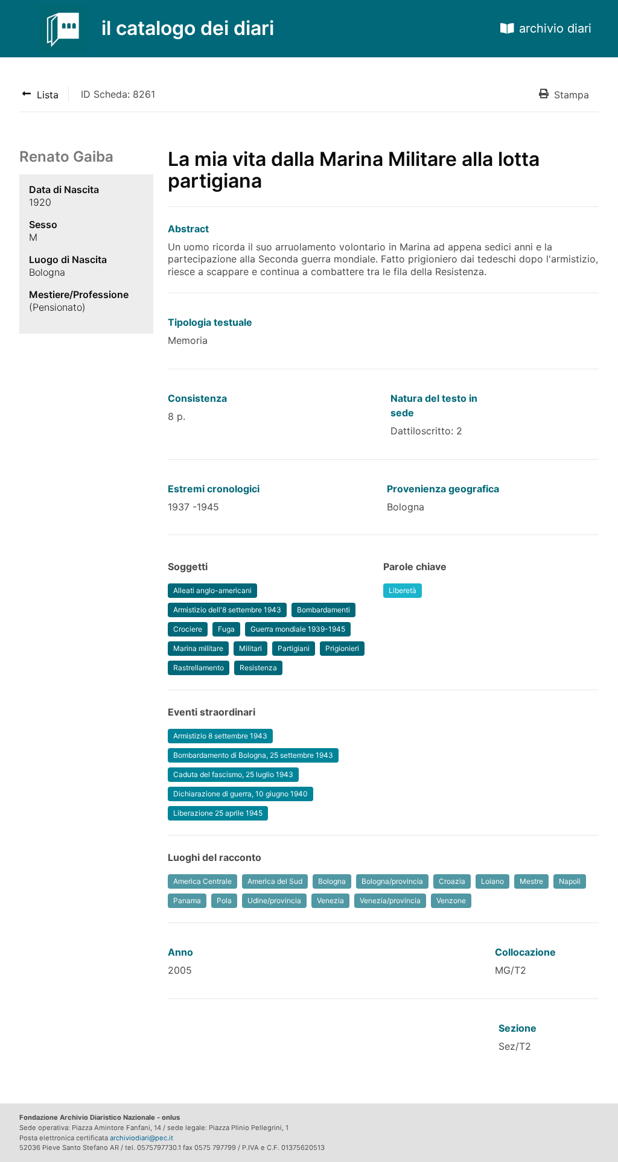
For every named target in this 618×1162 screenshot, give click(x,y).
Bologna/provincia (392, 881)
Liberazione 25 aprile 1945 (218, 813)
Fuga (226, 628)
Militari (250, 648)
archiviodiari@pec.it (141, 1138)
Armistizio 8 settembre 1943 (220, 735)
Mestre (531, 881)
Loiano (492, 881)
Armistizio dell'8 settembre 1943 (227, 609)
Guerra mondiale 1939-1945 (297, 628)
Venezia (330, 900)
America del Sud (274, 881)
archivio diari (555, 28)
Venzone (451, 900)
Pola (224, 900)
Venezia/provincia (390, 900)
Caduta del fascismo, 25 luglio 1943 (233, 774)
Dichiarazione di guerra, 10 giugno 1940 (240, 793)
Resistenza (258, 667)
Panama (187, 900)
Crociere (187, 628)
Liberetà (402, 590)
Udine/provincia (274, 900)
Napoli (570, 881)
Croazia (452, 881)
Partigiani (294, 648)
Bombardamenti (323, 609)
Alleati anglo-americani (212, 590)
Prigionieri (342, 648)
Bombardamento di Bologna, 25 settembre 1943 (253, 755)
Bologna (332, 881)
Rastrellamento (198, 667)
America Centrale (202, 881)
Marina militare (198, 648)
